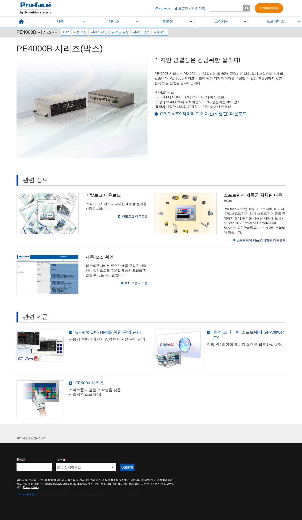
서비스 (114, 21)
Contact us (269, 8)
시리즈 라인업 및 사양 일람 (110, 32)
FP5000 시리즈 (89, 383)
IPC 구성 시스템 (136, 283)
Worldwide (162, 8)
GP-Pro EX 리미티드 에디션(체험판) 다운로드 (203, 113)
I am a (61, 459)
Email (21, 459)
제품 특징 (80, 32)
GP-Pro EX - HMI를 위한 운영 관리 (108, 332)
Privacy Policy (31, 487)
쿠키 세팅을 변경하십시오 (31, 438)
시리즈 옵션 (141, 32)
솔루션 (167, 21)
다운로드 (160, 32)
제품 (60, 21)
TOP (66, 32)
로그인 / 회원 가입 (191, 8)
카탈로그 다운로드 (134, 216)
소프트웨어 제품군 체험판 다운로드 (261, 240)
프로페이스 (275, 21)
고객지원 (221, 21)
